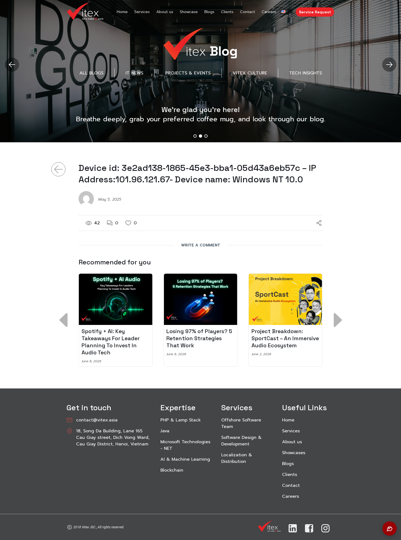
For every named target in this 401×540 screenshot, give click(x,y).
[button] (389, 65)
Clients (227, 12)
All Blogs (91, 73)
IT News (134, 73)
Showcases (293, 453)
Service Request (315, 12)
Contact (247, 12)
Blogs (209, 12)
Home (122, 12)
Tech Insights (305, 73)
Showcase (189, 12)
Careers (269, 12)
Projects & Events (188, 73)
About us (164, 12)
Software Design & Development (241, 440)
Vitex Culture (250, 73)
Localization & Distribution (236, 458)
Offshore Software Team (241, 423)
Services (142, 12)
